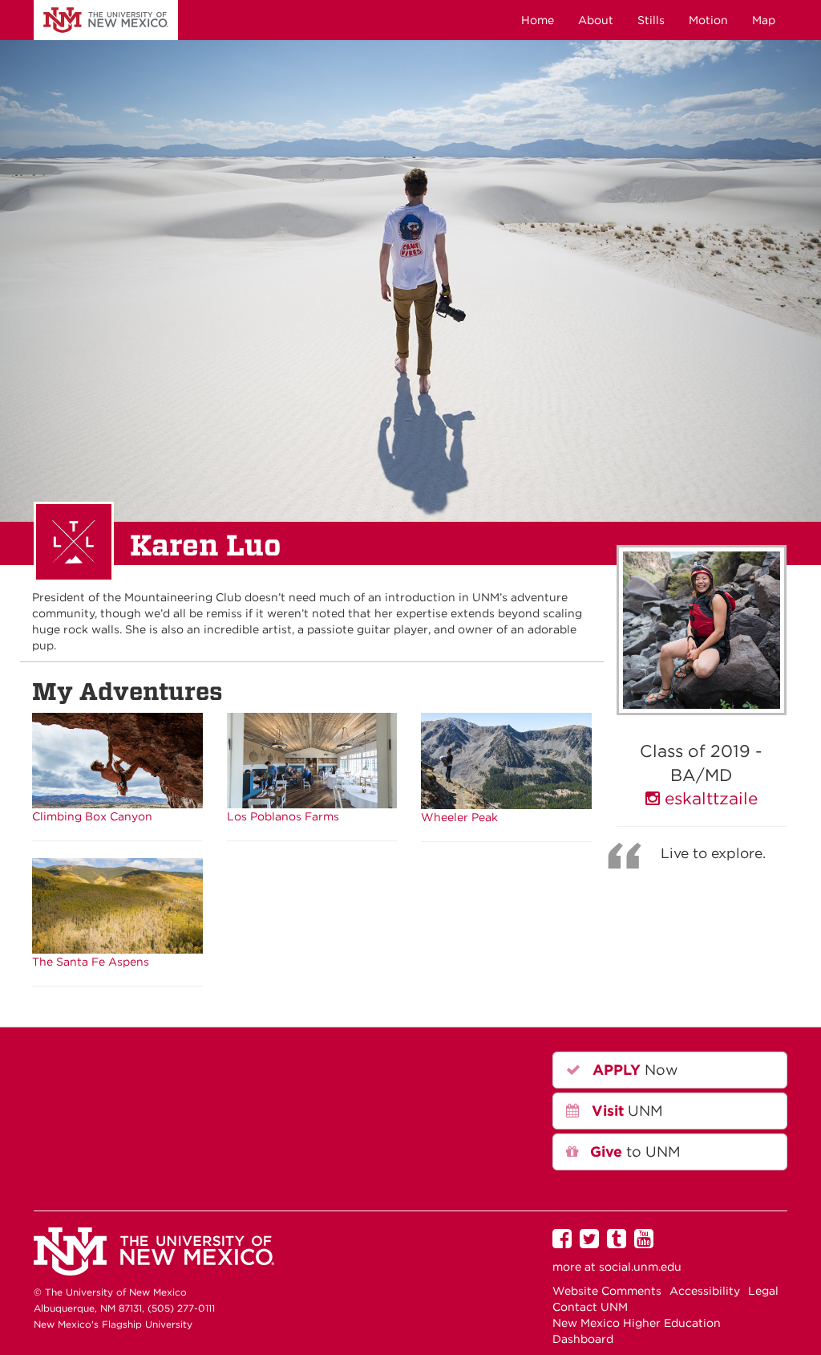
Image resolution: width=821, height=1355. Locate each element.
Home (537, 20)
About (595, 20)
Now (633, 1069)
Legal (763, 1290)
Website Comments (606, 1290)
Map (763, 20)
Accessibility (704, 1290)
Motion (708, 20)
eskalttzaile (709, 798)
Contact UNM (590, 1306)
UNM (106, 20)
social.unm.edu (640, 1266)
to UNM (633, 1151)
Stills (651, 20)
